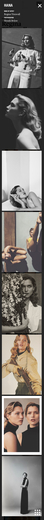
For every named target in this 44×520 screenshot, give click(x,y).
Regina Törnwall (12, 14)
